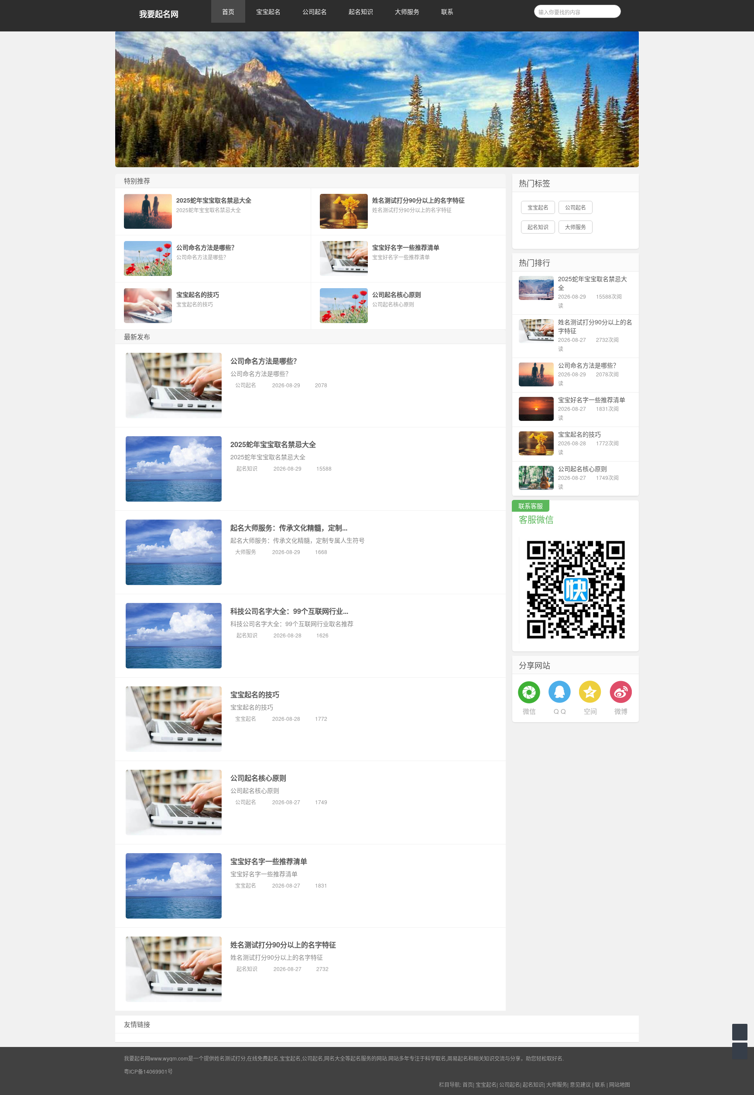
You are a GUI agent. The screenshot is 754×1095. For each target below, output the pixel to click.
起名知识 (361, 11)
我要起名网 (158, 14)
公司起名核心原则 (258, 778)
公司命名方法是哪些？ (265, 361)
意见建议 (580, 1084)
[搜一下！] (611, 10)
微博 (620, 711)
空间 (590, 711)
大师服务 (407, 11)
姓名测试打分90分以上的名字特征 (283, 945)
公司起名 (314, 11)
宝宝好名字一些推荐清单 (268, 861)
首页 (228, 11)
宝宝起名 (268, 11)
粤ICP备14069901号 (148, 1071)
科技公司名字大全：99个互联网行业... (289, 611)
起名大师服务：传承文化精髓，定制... (288, 528)
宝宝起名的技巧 (254, 694)
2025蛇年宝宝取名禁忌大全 (273, 444)
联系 (447, 11)
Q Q (560, 711)
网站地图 (619, 1084)
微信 (529, 711)
